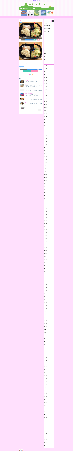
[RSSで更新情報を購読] (32, 74)
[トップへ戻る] (72, 450)
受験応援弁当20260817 (47, 31)
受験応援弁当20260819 (47, 28)
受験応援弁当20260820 (47, 25)
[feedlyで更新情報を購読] (30, 74)
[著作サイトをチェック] (29, 74)
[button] (38, 39)
